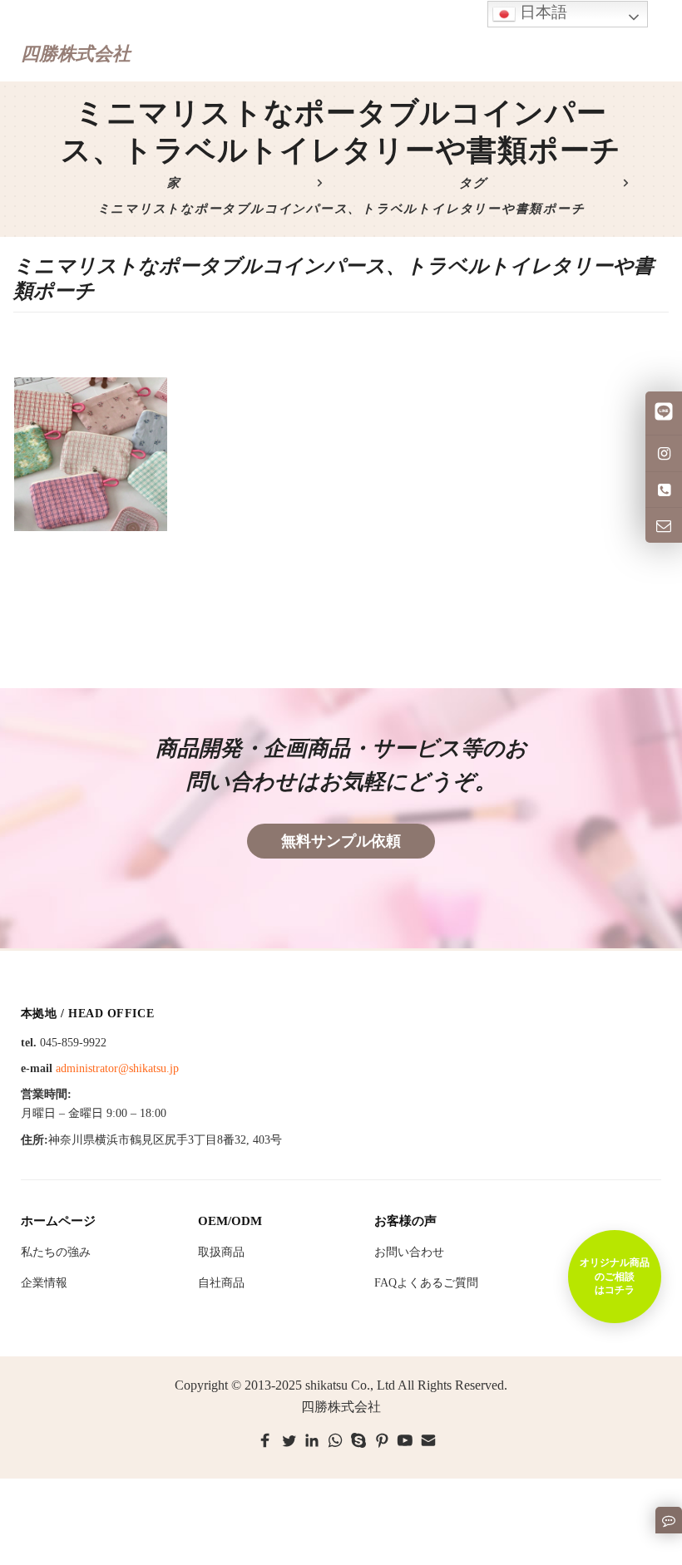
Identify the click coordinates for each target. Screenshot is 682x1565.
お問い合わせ (409, 1252)
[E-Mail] (428, 1440)
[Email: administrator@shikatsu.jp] (663, 525)
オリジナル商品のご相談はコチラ (615, 1276)
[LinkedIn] (312, 1440)
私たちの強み (56, 1252)
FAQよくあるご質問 (426, 1283)
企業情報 (44, 1283)
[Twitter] (288, 1440)
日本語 (541, 12)
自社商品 (221, 1283)
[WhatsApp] (335, 1440)
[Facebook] (265, 1440)
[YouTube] (405, 1440)
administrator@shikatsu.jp (117, 1068)
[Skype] (358, 1440)
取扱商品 (221, 1252)
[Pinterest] (381, 1440)
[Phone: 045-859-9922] (663, 489)
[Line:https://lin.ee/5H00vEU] (663, 413)
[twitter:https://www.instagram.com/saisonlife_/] (663, 453)
